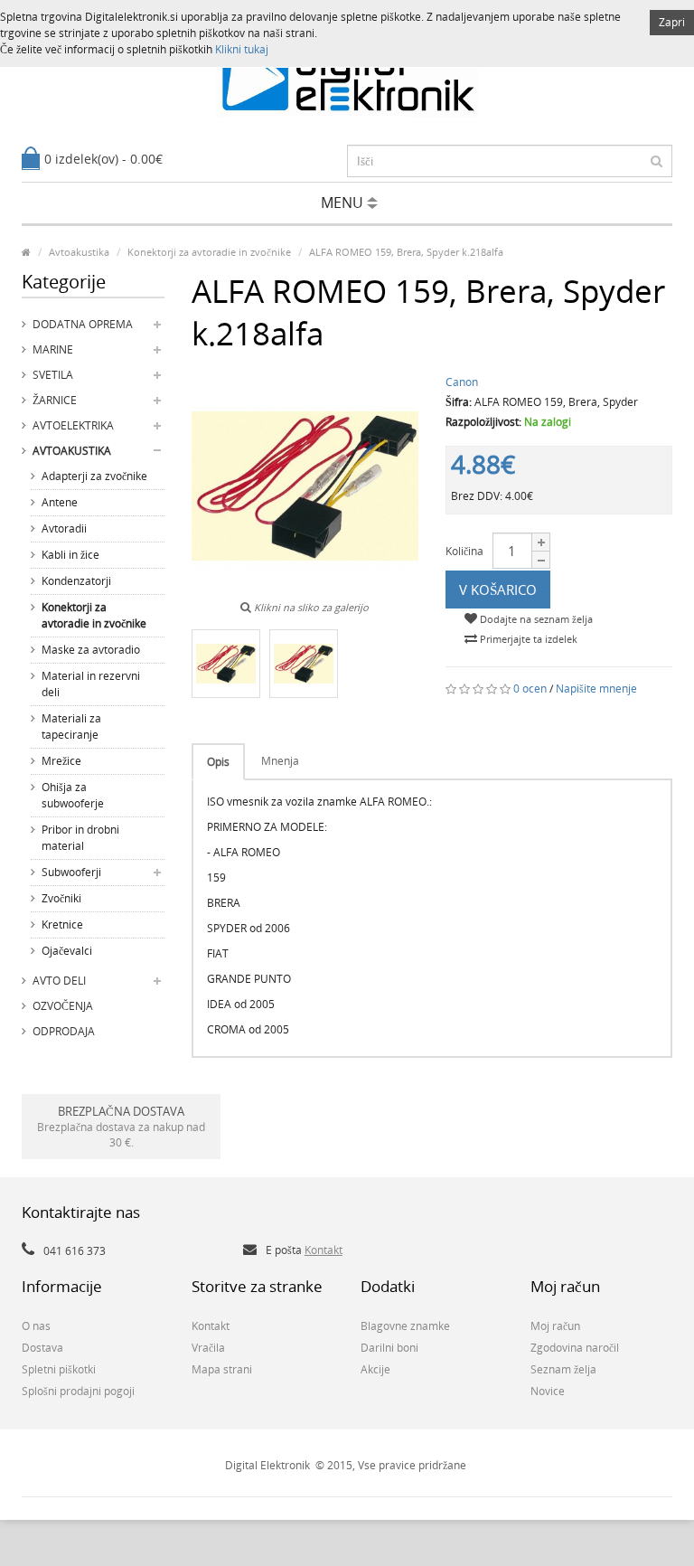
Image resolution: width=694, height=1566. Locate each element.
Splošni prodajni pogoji (78, 1391)
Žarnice (55, 400)
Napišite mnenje (596, 688)
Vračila (208, 1347)
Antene (60, 502)
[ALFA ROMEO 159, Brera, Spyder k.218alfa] (226, 663)
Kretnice (62, 924)
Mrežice (61, 761)
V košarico (498, 589)
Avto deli (59, 980)
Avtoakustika (72, 450)
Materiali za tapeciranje (71, 726)
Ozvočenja (63, 1006)
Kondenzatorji (76, 581)
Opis (218, 761)
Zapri (672, 22)
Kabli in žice (70, 554)
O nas (36, 1326)
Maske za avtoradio (91, 649)
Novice (547, 1391)
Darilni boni (389, 1347)
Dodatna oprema (83, 324)
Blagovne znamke (405, 1326)
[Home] (26, 252)
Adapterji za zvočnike (94, 476)
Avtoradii (64, 528)
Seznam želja (563, 1369)
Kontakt (323, 1250)
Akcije (375, 1369)
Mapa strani (222, 1369)
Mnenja (280, 761)
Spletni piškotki (59, 1369)
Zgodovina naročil (574, 1347)
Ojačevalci (67, 950)
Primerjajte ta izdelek (527, 639)
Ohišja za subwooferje (73, 795)
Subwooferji (71, 872)
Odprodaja (64, 1031)
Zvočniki (61, 898)
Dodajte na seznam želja (535, 619)
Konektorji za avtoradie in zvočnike (94, 615)
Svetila (53, 374)
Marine (53, 349)
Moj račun (555, 1326)
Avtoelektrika (73, 425)
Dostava (42, 1347)
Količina (464, 551)
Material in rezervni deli (91, 684)
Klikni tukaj (241, 49)
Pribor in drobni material (80, 838)
